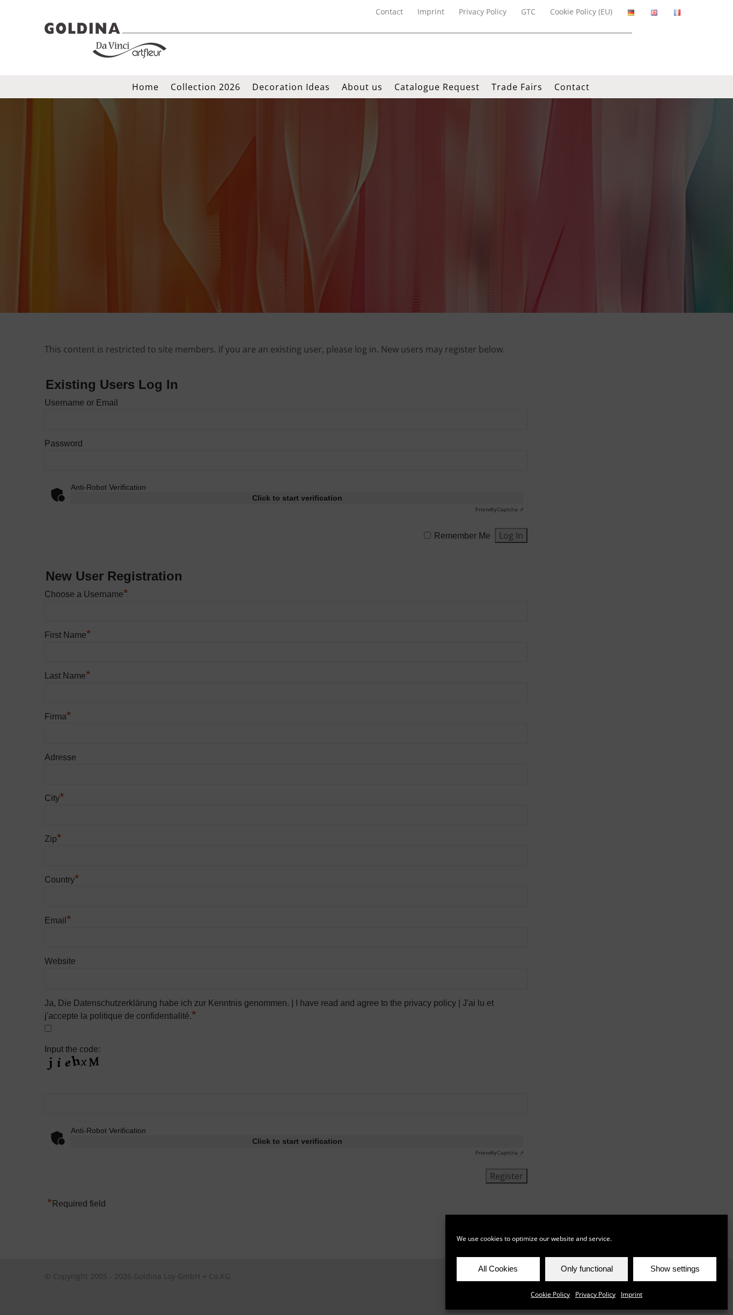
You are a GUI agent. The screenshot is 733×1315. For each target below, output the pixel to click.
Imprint (631, 1294)
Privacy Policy (595, 1294)
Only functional (587, 1268)
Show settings (675, 1268)
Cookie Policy (550, 1294)
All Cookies (498, 1268)
